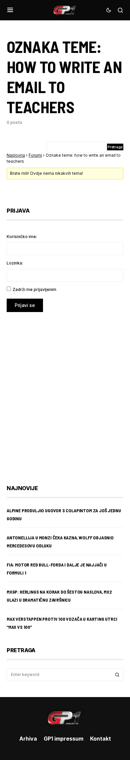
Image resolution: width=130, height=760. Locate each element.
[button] (10, 10)
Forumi (35, 155)
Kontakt (100, 738)
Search (117, 675)
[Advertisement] (65, 393)
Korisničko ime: (22, 236)
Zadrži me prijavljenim (34, 289)
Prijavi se (25, 305)
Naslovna (16, 155)
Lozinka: (15, 262)
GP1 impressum (63, 738)
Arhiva (28, 738)
